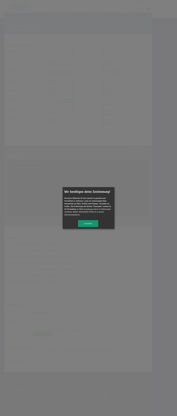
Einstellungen (88, 209)
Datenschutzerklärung (72, 215)
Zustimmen (88, 224)
